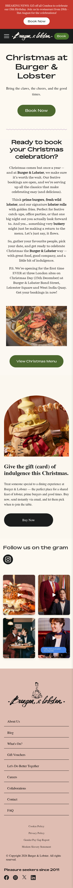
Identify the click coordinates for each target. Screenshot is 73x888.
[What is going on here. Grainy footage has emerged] (19, 638)
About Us (13, 721)
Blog (10, 732)
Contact (12, 799)
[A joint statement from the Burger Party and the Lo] (54, 595)
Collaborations (16, 788)
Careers (12, 777)
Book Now (36, 21)
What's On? (14, 743)
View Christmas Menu (36, 361)
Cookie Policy (36, 826)
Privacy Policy (37, 833)
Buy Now (28, 520)
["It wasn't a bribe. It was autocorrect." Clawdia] (54, 638)
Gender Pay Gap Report (36, 840)
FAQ (10, 810)
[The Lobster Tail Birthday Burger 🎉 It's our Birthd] (19, 595)
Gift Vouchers (16, 754)
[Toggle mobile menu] (6, 36)
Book (61, 36)
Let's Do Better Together (23, 766)
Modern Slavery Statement (36, 846)
